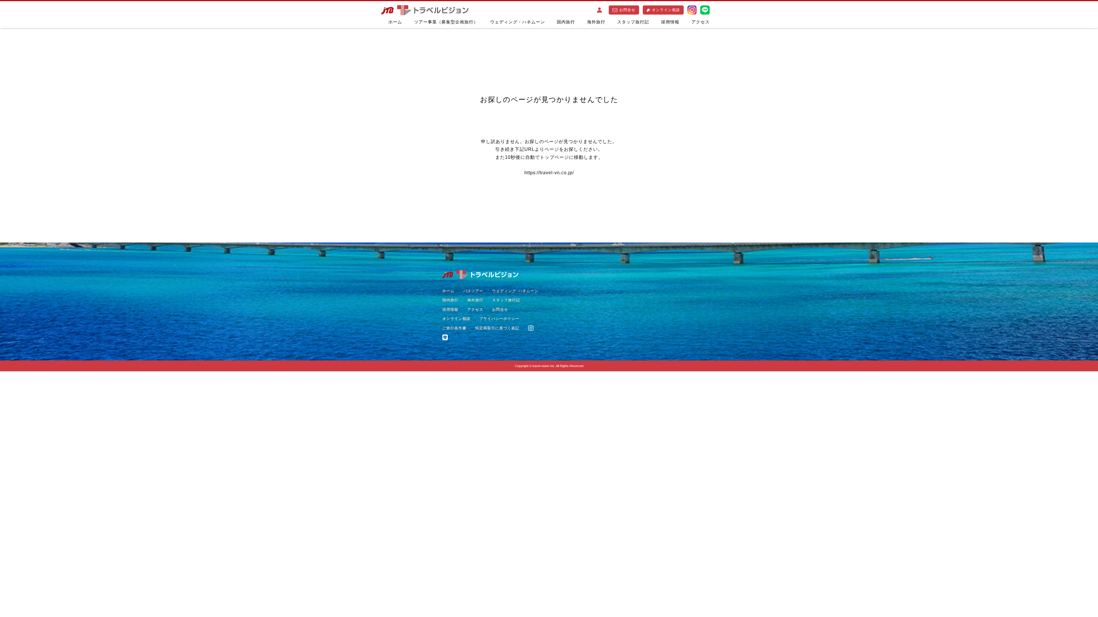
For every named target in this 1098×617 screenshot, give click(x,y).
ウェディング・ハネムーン (517, 21)
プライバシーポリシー (499, 318)
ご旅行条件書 (454, 328)
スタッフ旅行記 (633, 21)
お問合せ (627, 10)
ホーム (395, 21)
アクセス (700, 21)
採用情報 (670, 21)
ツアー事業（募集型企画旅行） (446, 21)
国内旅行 (566, 21)
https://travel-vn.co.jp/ (549, 172)
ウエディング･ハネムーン (515, 291)
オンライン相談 (666, 10)
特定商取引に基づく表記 (497, 328)
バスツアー (473, 291)
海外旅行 (596, 21)
